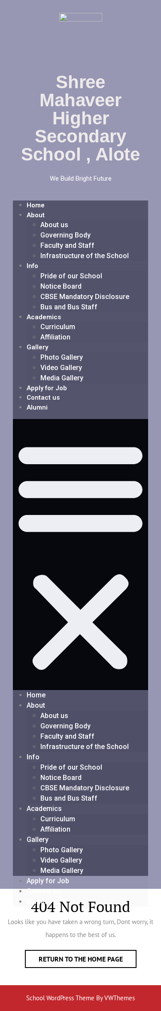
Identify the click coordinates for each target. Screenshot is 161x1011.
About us (54, 225)
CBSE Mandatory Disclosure (84, 297)
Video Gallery (61, 368)
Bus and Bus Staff (68, 307)
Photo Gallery (61, 357)
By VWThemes (115, 998)
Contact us (43, 397)
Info (32, 266)
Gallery (37, 347)
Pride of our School (71, 276)
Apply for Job (47, 388)
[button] (80, 554)
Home (36, 205)
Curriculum (57, 327)
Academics (44, 317)
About (36, 215)
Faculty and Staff (67, 245)
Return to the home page (88, 956)
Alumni (37, 407)
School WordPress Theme (60, 998)
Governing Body (65, 235)
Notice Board (61, 286)
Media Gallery (61, 378)
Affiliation (55, 337)
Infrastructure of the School (84, 256)
